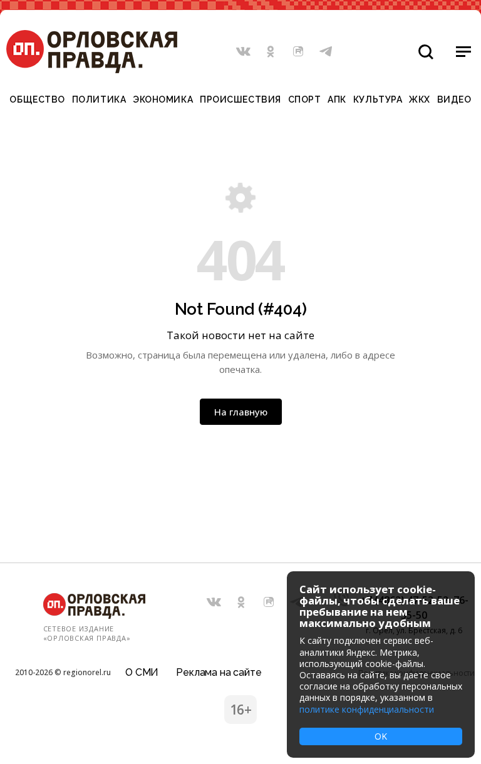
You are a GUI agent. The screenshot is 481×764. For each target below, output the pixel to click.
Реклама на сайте (218, 672)
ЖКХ (419, 99)
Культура (377, 99)
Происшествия (240, 99)
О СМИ (141, 672)
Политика (99, 99)
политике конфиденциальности (366, 709)
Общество (37, 99)
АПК (337, 99)
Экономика (163, 99)
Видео (454, 99)
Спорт (304, 99)
